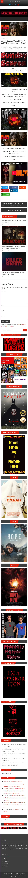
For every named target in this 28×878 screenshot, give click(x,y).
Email (2, 310)
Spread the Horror (16, 48)
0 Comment (13, 46)
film (12, 47)
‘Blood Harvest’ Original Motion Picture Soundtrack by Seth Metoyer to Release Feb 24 (15, 805)
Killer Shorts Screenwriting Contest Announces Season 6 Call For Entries (13, 273)
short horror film (9, 48)
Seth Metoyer (7, 802)
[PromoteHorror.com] (14, 13)
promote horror (23, 47)
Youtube (6, 865)
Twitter (5, 858)
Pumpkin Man (3, 48)
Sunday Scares (4, 34)
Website (2, 316)
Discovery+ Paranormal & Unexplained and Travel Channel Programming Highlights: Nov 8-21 (15, 210)
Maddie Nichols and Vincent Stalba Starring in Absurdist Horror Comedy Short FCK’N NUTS (15, 798)
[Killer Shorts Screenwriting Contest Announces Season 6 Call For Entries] (14, 261)
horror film (18, 47)
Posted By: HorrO (5, 46)
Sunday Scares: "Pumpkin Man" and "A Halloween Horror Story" (12, 50)
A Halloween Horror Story (6, 47)
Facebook (6, 861)
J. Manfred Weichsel (8, 788)
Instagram (6, 863)
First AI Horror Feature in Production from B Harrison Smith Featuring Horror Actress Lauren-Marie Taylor (14, 784)
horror (14, 47)
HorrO (13, 224)
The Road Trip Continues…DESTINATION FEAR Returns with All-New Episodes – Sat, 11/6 (12, 204)
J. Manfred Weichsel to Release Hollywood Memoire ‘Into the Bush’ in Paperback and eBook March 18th (14, 791)
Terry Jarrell (6, 781)
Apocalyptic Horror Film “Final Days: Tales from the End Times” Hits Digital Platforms (13, 247)
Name (2, 305)
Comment (3, 291)
